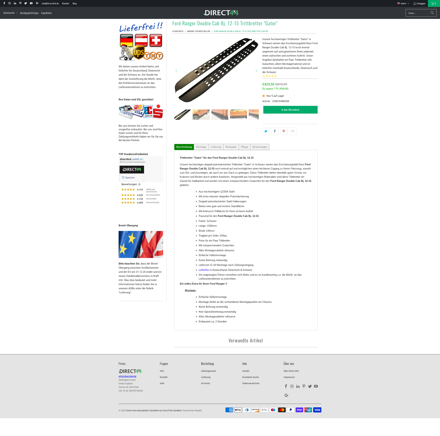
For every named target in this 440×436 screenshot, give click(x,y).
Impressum (289, 377)
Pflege (244, 146)
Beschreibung (184, 146)
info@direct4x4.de (50, 3)
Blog (75, 3)
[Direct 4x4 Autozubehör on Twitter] (25, 3)
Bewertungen (259, 146)
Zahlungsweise (208, 371)
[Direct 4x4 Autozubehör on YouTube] (30, 3)
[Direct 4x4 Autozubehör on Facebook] (4, 3)
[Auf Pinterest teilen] (284, 131)
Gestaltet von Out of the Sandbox (166, 410)
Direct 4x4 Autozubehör (137, 410)
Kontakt (65, 3)
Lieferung (216, 146)
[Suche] (432, 13)
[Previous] (176, 70)
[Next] (256, 70)
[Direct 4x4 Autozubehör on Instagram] (9, 3)
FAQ (162, 371)
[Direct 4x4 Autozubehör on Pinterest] (20, 3)
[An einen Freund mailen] (292, 131)
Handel (245, 371)
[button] (10, 13)
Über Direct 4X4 (291, 371)
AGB (162, 383)
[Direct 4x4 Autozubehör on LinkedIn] (14, 3)
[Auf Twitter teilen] (266, 131)
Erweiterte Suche (250, 377)
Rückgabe (231, 146)
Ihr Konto (205, 383)
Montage (201, 146)
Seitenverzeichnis (251, 383)
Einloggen (421, 3)
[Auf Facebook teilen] (275, 131)
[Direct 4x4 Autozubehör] (221, 13)
